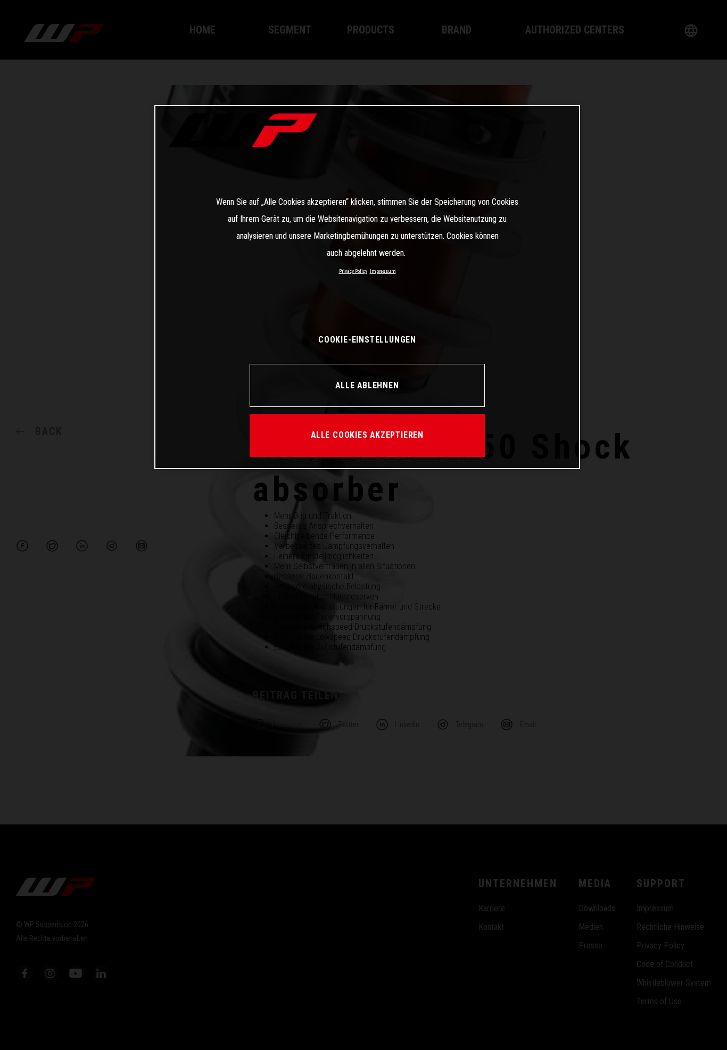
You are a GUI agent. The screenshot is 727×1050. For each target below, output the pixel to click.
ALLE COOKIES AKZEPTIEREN (367, 435)
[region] (367, 287)
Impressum (383, 271)
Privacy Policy (353, 271)
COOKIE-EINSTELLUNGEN (367, 340)
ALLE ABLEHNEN (367, 385)
